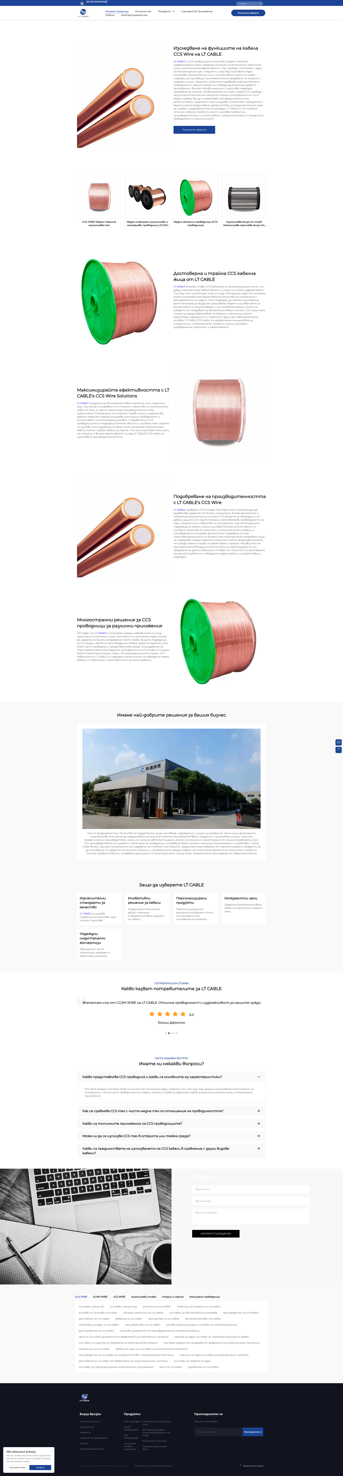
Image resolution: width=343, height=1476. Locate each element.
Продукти (164, 11)
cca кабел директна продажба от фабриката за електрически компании (212, 1342)
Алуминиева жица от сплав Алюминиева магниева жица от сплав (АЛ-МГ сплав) (243, 223)
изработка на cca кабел (203, 1367)
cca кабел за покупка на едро (192, 1361)
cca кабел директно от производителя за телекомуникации (160, 1330)
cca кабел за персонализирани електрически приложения (116, 1367)
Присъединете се (253, 1432)
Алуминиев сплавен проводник (130, 1446)
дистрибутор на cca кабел (96, 1330)
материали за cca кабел (94, 1348)
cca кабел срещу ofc (91, 1306)
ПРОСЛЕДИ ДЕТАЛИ (99, 196)
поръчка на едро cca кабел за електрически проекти (214, 1354)
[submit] (260, 3)
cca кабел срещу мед (123, 1306)
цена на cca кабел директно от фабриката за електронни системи (123, 1336)
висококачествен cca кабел (203, 1318)
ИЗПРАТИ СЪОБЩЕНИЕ (216, 1233)
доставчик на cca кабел (94, 1318)
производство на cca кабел (142, 1324)
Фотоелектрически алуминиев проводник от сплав (157, 1433)
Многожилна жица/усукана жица (157, 1423)
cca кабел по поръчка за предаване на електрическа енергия (118, 1342)
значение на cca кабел (157, 1306)
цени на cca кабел (170, 1367)
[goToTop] (338, 750)
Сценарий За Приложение (197, 11)
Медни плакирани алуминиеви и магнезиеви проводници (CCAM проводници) (147, 223)
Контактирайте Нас (134, 15)
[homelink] (83, 12)
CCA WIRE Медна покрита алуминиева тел (99, 223)
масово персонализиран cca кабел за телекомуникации (201, 1324)
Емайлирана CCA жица (155, 1441)
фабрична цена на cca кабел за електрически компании (152, 1348)
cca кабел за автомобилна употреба (193, 1312)
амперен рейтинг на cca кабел (143, 1312)
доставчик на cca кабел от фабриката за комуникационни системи (123, 1361)
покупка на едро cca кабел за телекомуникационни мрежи (211, 1336)
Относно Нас (143, 11)
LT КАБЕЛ (180, 61)
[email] (338, 742)
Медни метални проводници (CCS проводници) (196, 223)
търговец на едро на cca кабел (99, 1324)
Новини (110, 15)
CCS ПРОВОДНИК (131, 1436)
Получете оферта (248, 13)
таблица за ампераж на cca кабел (199, 1306)
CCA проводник (132, 1421)
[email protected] (96, 1)
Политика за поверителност (153, 1465)
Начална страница (116, 11)
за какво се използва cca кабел (98, 1312)
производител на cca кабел (241, 1312)
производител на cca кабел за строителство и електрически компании (126, 1354)
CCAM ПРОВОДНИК (131, 1428)
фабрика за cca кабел (129, 1318)
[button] (166, 1033)
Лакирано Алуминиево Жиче (155, 1447)
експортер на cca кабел (163, 1318)
